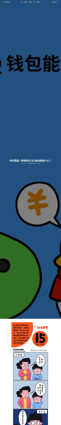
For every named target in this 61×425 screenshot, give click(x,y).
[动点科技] (7, 2)
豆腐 (38, 163)
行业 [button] (22, 2)
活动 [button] (34, 2)
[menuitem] (21, 2)
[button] (52, 2)
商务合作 (38, 2)
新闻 (32, 163)
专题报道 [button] (30, 2)
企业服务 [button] (25, 2)
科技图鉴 (34, 163)
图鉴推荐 (30, 163)
